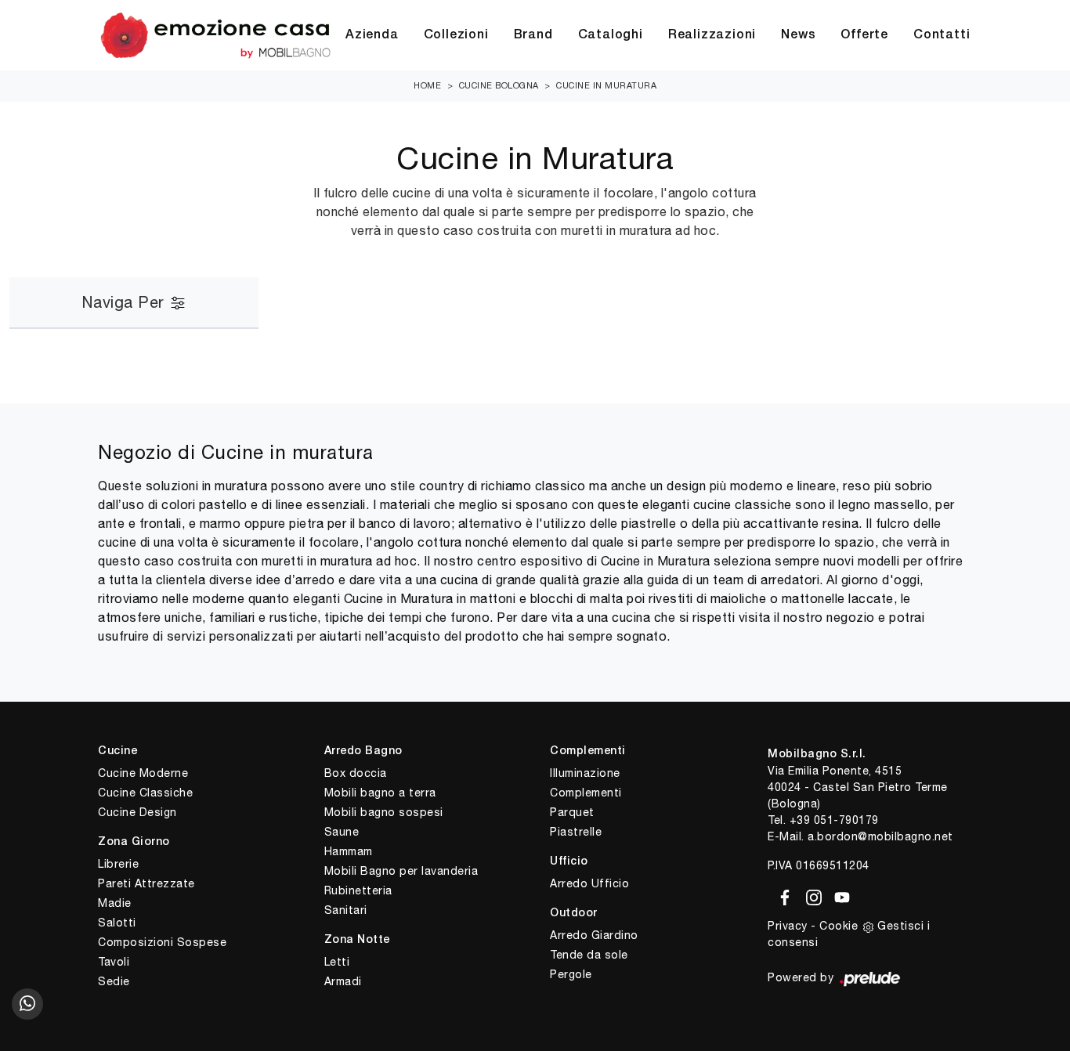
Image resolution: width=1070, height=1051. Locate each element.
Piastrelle (576, 831)
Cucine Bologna (499, 85)
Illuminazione (585, 773)
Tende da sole (589, 954)
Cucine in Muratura (606, 85)
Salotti (117, 922)
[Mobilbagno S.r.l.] (215, 35)
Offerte (864, 35)
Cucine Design (137, 812)
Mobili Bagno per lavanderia (401, 871)
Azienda (372, 35)
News (798, 35)
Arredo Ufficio (589, 883)
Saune (342, 831)
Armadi (343, 981)
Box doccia (355, 773)
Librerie (118, 864)
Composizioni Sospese (162, 942)
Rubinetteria (358, 890)
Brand (533, 35)
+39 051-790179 (834, 820)
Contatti (941, 35)
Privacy (788, 925)
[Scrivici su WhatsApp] (27, 1004)
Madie (115, 903)
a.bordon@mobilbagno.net (880, 836)
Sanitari (345, 910)
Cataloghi (610, 35)
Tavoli (113, 961)
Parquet (572, 812)
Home (427, 85)
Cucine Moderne (143, 773)
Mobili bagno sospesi (383, 812)
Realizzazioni (712, 35)
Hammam (348, 851)
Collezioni (456, 35)
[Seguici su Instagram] (811, 894)
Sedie (114, 981)
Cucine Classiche (145, 792)
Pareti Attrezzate (146, 883)
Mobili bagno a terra (380, 792)
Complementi (586, 792)
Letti (337, 961)
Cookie (838, 925)
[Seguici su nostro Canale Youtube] (837, 894)
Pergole (571, 974)
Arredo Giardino (594, 935)
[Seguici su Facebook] (782, 894)
